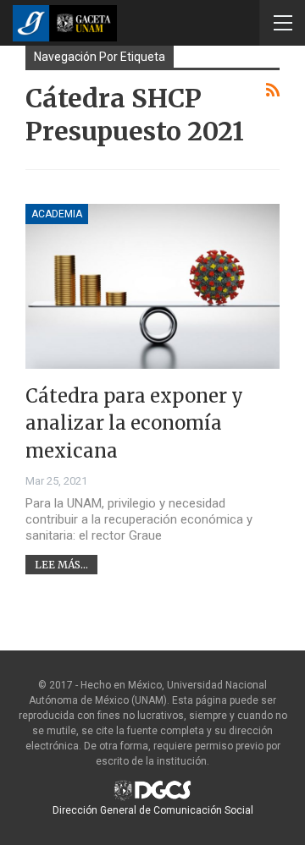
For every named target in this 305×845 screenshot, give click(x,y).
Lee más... (61, 564)
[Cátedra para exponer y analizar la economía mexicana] (152, 286)
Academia (56, 214)
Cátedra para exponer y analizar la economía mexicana (134, 423)
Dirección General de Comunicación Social (153, 810)
